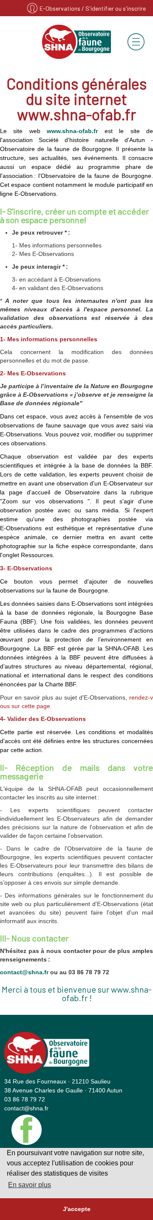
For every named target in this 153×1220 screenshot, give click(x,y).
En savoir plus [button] (29, 1184)
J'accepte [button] (77, 1208)
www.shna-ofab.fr (72, 131)
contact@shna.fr (24, 972)
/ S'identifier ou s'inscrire (114, 8)
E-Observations (61, 8)
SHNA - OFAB (76, 42)
